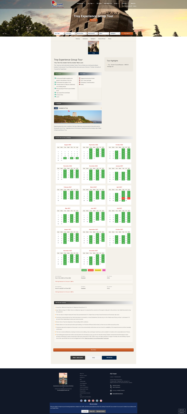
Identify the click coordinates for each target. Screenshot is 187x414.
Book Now (93, 349)
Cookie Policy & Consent (85, 393)
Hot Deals (99, 3)
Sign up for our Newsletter (85, 396)
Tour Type (90, 3)
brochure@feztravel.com (63, 390)
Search (128, 33)
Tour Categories (83, 383)
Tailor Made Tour (108, 3)
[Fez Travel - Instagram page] (101, 400)
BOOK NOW (93, 20)
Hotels (115, 3)
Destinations (80, 3)
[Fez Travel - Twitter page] (85, 400)
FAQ (81, 379)
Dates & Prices (101, 38)
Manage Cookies (101, 411)
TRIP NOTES (109, 357)
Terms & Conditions (84, 387)
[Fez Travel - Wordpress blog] (97, 400)
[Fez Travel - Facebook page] (81, 400)
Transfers (124, 3)
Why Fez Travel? (83, 375)
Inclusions (85, 38)
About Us (133, 3)
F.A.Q (93, 357)
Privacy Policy (82, 391)
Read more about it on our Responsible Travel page (97, 338)
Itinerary (78, 38)
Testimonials (82, 381)
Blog (81, 394)
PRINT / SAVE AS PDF (78, 357)
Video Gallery (82, 385)
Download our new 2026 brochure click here (63, 386)
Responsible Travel (84, 389)
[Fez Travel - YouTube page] (89, 400)
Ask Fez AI (181, 409)
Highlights (93, 38)
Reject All (92, 411)
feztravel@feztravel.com (117, 393)
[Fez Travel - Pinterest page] (93, 400)
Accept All (85, 411)
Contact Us (82, 377)
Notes (109, 38)
